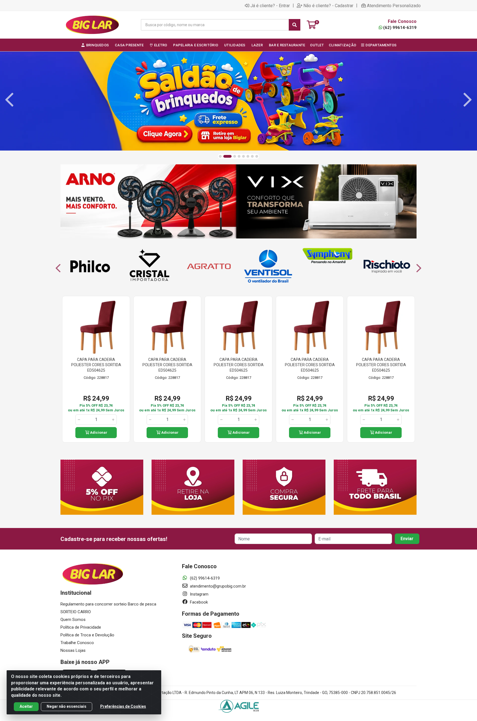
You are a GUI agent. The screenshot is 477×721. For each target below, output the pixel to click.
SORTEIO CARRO (75, 611)
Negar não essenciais (66, 706)
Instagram (198, 594)
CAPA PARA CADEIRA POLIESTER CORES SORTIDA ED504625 (96, 364)
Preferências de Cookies (123, 706)
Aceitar (26, 706)
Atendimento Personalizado (394, 5)
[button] (220, 156)
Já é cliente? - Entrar (270, 5)
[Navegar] (9, 100)
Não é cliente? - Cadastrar (328, 5)
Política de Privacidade (80, 627)
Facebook (198, 602)
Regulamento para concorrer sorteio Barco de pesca (108, 604)
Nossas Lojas (73, 650)
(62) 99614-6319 (400, 27)
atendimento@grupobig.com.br (217, 586)
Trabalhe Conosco (77, 642)
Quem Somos (73, 619)
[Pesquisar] (294, 25)
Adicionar (98, 432)
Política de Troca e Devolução (87, 634)
